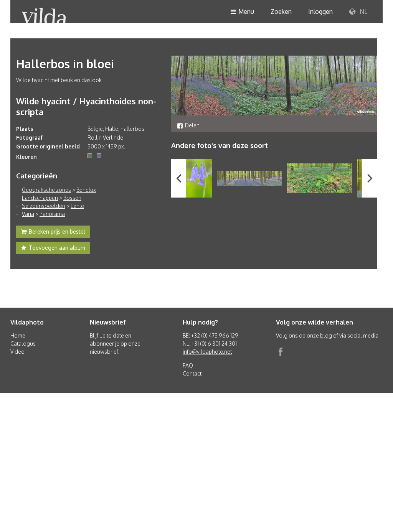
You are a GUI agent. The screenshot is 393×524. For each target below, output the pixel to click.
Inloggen (320, 11)
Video (17, 351)
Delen (192, 125)
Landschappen (40, 197)
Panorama (52, 214)
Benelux (86, 189)
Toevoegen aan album (57, 247)
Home (17, 335)
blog (326, 335)
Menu (246, 11)
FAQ (188, 365)
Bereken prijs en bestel (57, 231)
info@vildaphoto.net (207, 351)
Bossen (72, 197)
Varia (28, 214)
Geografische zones (46, 189)
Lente (77, 206)
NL (362, 11)
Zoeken (281, 11)
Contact (192, 373)
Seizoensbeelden (43, 206)
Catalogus (23, 343)
